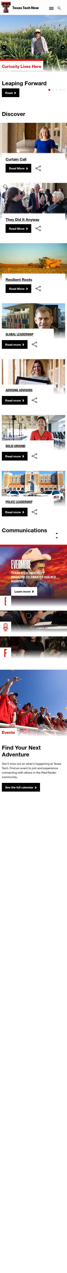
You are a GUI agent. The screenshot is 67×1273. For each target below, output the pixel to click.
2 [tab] (53, 90)
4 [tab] (60, 90)
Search (59, 6)
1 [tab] (49, 90)
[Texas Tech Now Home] (5, 7)
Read (9, 93)
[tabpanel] (33, 56)
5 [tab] (64, 90)
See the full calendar (19, 787)
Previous (4, 47)
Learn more (23, 591)
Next (63, 47)
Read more (13, 344)
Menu (51, 6)
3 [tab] (57, 90)
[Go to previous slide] (57, 533)
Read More (17, 168)
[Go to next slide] (57, 538)
